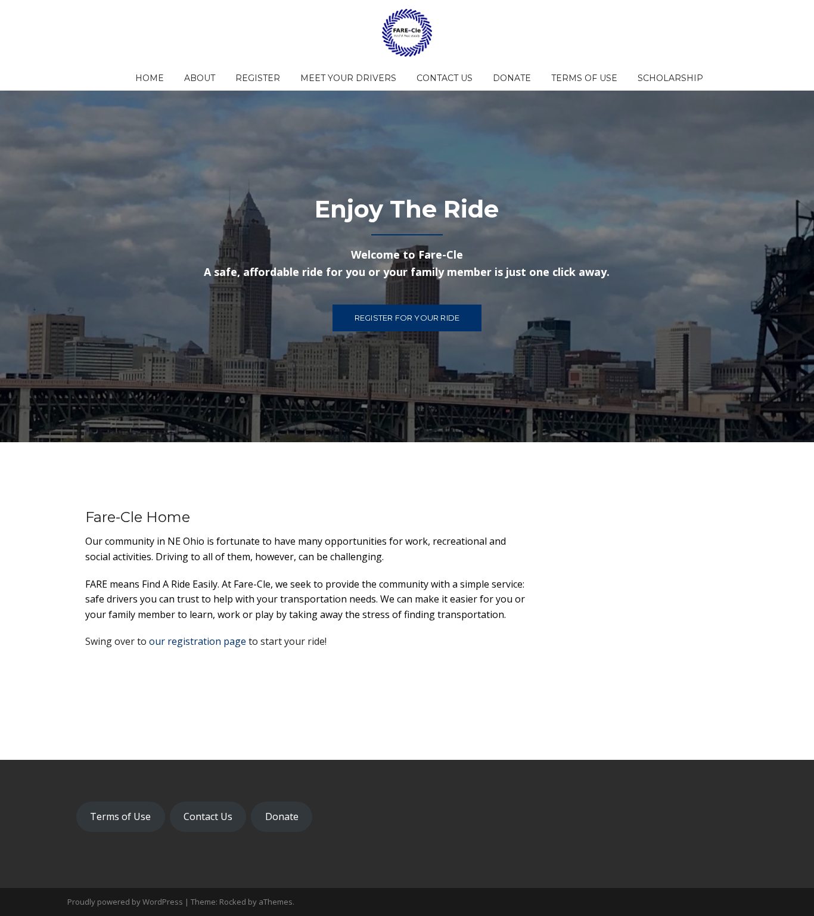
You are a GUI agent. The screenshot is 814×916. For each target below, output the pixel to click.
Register (257, 78)
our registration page (198, 641)
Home (149, 78)
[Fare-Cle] (407, 31)
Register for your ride (407, 317)
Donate (512, 78)
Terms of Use (584, 78)
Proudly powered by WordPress (125, 901)
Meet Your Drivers (348, 78)
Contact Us (445, 78)
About (199, 78)
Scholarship (670, 78)
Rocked (232, 901)
